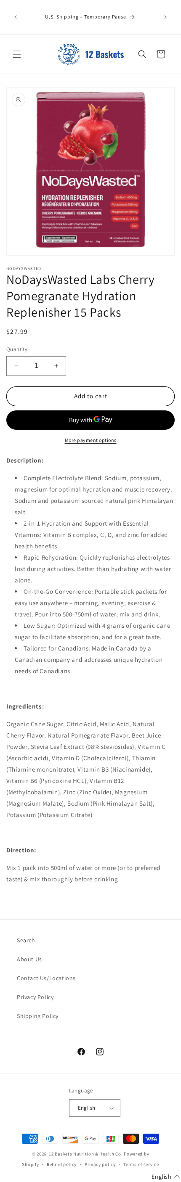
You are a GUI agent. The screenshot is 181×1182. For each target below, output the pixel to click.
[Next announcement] (165, 17)
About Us (29, 959)
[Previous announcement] (15, 17)
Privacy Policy (35, 997)
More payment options (91, 440)
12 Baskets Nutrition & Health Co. (85, 1154)
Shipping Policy (38, 1016)
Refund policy (62, 1164)
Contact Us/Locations (46, 978)
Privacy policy (100, 1164)
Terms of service (141, 1164)
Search (26, 940)
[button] (17, 54)
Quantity (16, 349)
